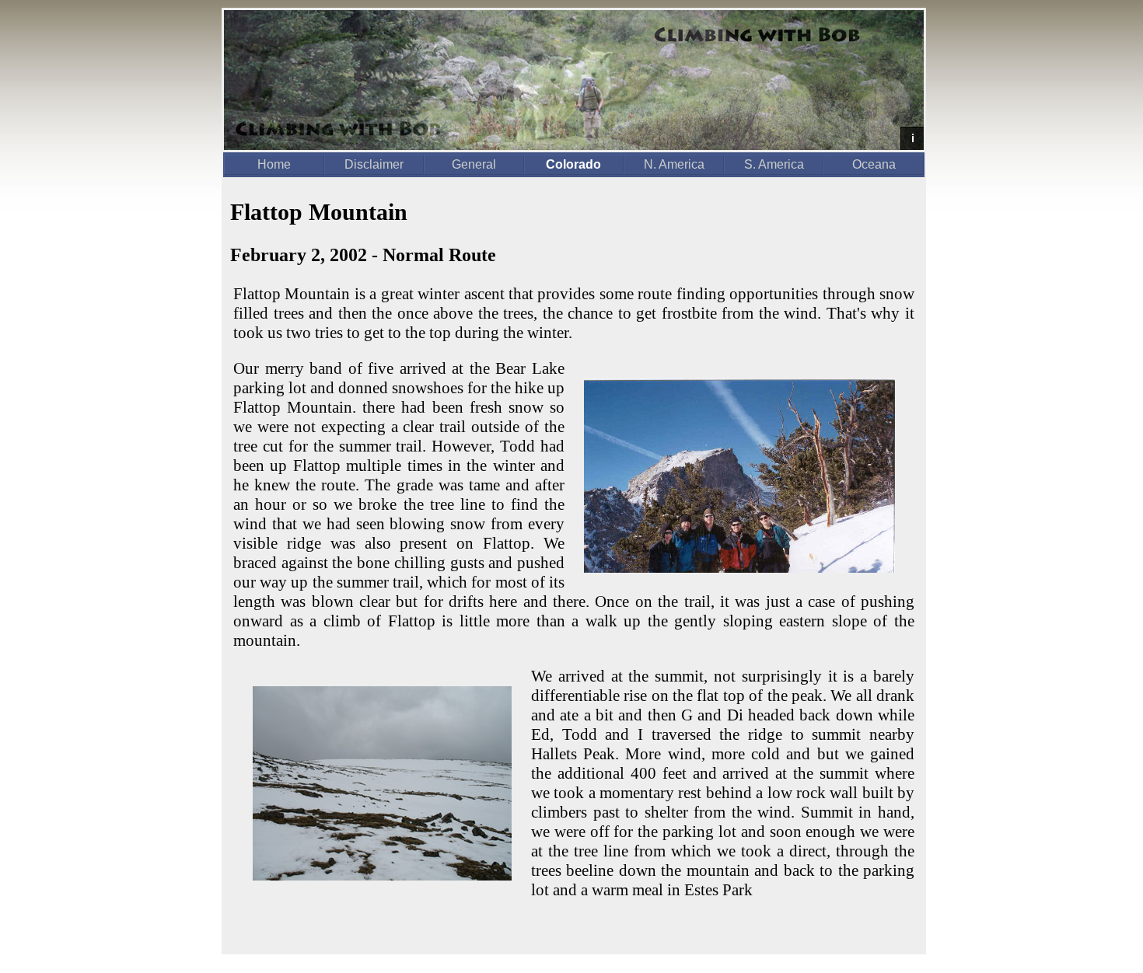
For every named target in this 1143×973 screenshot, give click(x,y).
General (474, 164)
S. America (774, 164)
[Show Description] (912, 138)
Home (274, 164)
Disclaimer (374, 164)
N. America (674, 164)
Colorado (573, 164)
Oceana (874, 164)
